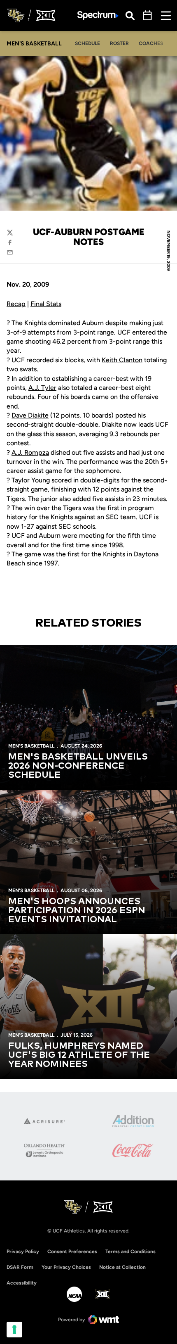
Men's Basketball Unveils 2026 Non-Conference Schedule (78, 766)
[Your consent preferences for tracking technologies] (14, 1329)
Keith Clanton (122, 360)
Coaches (151, 43)
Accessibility (22, 1283)
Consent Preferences (72, 1251)
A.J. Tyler (42, 388)
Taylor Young (31, 480)
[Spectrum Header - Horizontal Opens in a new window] (98, 15)
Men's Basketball (31, 746)
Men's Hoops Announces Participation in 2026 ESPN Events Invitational (76, 910)
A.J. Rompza (30, 452)
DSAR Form (20, 1267)
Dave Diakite (30, 415)
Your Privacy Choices (66, 1267)
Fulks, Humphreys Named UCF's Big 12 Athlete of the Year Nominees (79, 1055)
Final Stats (45, 304)
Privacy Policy (23, 1251)
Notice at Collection (122, 1267)
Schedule (87, 43)
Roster (119, 43)
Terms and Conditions (130, 1251)
